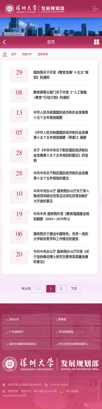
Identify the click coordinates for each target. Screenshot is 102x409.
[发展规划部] (35, 8)
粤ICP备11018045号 (45, 391)
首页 (13, 54)
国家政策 (43, 54)
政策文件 (27, 54)
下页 (74, 288)
